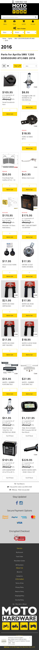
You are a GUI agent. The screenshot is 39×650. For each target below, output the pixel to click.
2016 (6, 40)
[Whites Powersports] (35, 87)
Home (4, 38)
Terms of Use (20, 583)
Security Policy (19, 600)
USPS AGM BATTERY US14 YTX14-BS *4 (8, 471)
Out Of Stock (10, 436)
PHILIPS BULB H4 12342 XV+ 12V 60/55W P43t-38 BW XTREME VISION (9, 431)
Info (13, 99)
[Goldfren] (16, 167)
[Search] (35, 17)
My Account (19, 552)
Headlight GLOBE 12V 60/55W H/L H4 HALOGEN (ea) (28, 98)
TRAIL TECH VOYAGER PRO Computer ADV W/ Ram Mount (29, 430)
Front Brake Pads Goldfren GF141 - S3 (8, 179)
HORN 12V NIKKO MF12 (27, 138)
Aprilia (10, 38)
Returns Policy (19, 591)
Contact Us (19, 576)
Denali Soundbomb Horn (8, 103)
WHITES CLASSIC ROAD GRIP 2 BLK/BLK (29, 344)
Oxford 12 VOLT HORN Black (9, 266)
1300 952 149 (20, 1)
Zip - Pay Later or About (19, 604)
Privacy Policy (20, 587)
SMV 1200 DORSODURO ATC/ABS (24, 38)
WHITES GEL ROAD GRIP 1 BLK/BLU (28, 305)
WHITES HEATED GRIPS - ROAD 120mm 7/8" (29, 471)
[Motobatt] (16, 208)
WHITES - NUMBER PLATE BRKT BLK (8, 383)
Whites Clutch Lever (28, 178)
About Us (19, 572)
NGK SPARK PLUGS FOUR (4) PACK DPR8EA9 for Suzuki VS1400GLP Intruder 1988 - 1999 (19, 641)
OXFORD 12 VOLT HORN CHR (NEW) (27, 266)
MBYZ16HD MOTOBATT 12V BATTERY (29, 226)
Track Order (19, 556)
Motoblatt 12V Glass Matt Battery (8, 226)
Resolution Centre (19, 561)
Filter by (17, 66)
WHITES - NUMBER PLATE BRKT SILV (28, 383)
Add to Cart (9, 114)
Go (19, 35)
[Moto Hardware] (19, 8)
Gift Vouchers (20, 565)
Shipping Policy (19, 596)
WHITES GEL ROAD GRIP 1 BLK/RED (8, 344)
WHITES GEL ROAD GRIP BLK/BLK (8, 305)
